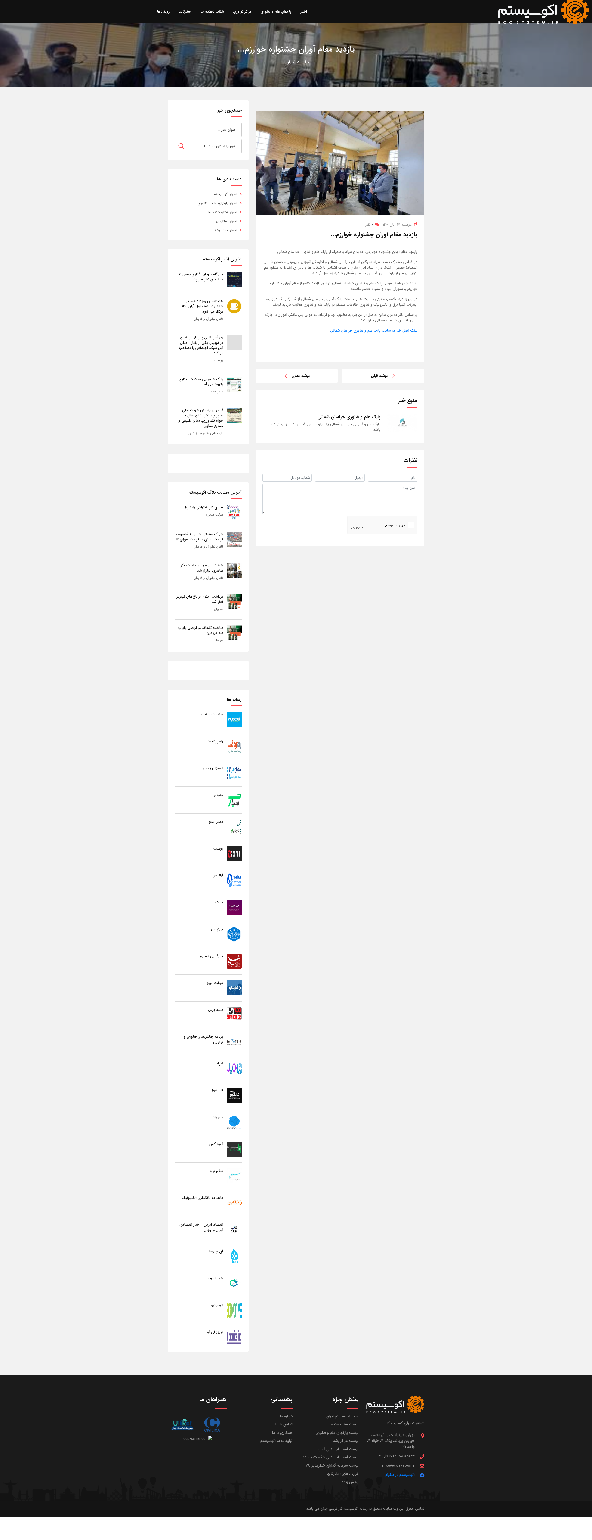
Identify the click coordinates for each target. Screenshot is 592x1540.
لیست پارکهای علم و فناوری (337, 1433)
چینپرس (217, 929)
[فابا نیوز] (234, 1095)
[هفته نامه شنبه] (234, 719)
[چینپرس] (234, 934)
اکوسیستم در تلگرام (400, 1475)
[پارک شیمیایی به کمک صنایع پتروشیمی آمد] (234, 384)
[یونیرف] (182, 1424)
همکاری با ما (282, 1433)
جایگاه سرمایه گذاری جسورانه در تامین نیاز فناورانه (200, 276)
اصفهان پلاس (213, 768)
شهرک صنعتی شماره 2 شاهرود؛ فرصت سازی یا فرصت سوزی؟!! (199, 536)
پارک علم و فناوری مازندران (205, 433)
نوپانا (219, 1063)
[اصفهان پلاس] (234, 773)
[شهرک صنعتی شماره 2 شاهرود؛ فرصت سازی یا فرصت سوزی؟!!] (234, 539)
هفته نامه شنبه (211, 714)
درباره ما (286, 1416)
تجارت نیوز (215, 983)
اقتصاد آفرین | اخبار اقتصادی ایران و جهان (201, 1227)
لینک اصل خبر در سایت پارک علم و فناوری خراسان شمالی (373, 330)
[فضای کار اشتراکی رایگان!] (234, 512)
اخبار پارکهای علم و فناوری (217, 203)
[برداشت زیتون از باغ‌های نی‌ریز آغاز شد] (234, 601)
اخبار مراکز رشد (225, 230)
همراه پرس (215, 1278)
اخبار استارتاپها (225, 221)
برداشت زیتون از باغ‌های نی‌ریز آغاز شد (200, 599)
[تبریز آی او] (234, 1337)
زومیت (218, 360)
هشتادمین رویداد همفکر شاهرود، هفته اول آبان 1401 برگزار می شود (202, 306)
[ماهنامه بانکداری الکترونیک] (234, 1202)
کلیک (219, 902)
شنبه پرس (215, 1010)
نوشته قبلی (379, 376)
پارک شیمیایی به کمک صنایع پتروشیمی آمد (201, 381)
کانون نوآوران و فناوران (208, 318)
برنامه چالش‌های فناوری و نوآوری (203, 1039)
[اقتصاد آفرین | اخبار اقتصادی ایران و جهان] (234, 1229)
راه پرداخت (215, 741)
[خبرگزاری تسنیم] (234, 961)
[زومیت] (234, 853)
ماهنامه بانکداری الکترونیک (202, 1198)
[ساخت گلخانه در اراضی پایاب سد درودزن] (234, 632)
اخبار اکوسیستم (225, 194)
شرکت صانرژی (214, 514)
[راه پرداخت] (234, 746)
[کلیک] (234, 907)
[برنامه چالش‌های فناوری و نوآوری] (234, 1041)
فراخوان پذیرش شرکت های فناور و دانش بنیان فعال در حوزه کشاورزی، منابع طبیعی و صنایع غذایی (200, 418)
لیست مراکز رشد (345, 1441)
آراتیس (218, 875)
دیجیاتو (217, 1117)
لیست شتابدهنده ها (342, 1424)
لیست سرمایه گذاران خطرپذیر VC (331, 1465)
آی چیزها (216, 1251)
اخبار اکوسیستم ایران (342, 1416)
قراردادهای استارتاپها (342, 1474)
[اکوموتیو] (234, 1310)
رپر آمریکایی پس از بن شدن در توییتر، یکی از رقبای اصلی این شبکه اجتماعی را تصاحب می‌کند (201, 345)
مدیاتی (217, 795)
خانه (305, 62)
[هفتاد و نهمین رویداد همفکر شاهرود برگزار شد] (234, 570)
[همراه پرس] (234, 1283)
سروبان (218, 609)
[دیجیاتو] (234, 1122)
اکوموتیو (217, 1305)
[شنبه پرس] (234, 1014)
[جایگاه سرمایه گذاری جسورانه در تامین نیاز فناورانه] (234, 279)
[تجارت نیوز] (234, 988)
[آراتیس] (234, 880)
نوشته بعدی (301, 376)
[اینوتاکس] (234, 1149)
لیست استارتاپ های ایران (338, 1449)
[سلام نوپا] (234, 1176)
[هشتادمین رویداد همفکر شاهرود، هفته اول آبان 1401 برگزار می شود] (234, 306)
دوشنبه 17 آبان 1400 (397, 225)
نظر (369, 225)
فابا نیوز (217, 1090)
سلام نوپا (216, 1171)
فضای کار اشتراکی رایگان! (204, 507)
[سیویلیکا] (212, 1424)
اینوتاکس (216, 1144)
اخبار (291, 62)
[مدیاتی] (234, 800)
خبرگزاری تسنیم (211, 956)
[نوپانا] (234, 1068)
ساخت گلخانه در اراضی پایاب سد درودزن (200, 630)
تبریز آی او (215, 1332)
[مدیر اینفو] (234, 826)
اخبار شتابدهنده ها (222, 212)
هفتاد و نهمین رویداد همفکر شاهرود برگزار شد (202, 567)
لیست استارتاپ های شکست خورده (330, 1457)
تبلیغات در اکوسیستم (276, 1441)
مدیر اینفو (217, 391)
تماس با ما (284, 1424)
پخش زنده (350, 1482)
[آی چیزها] (234, 1256)
